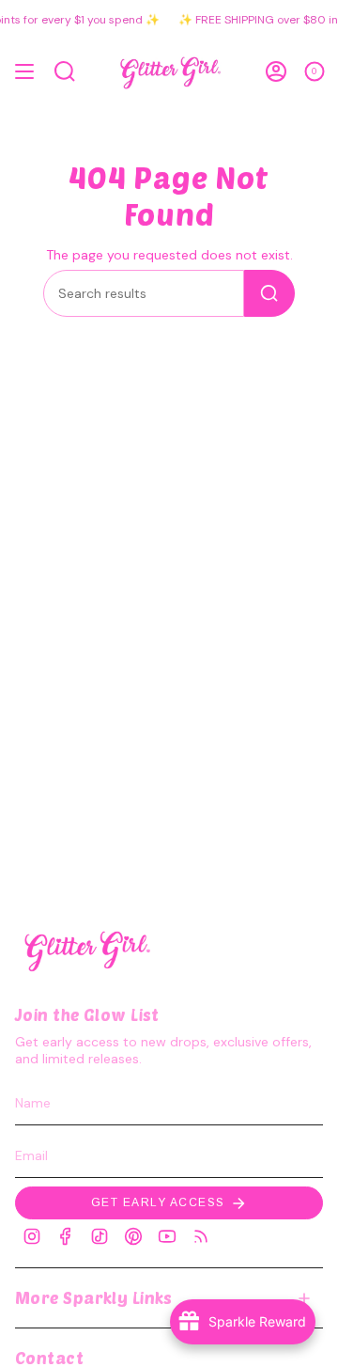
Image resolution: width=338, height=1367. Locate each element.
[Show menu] (24, 71)
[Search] (269, 293)
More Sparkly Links (94, 1297)
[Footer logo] (85, 949)
